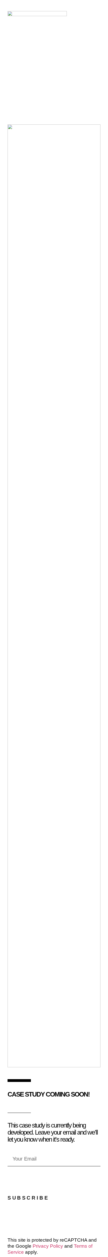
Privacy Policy (48, 1246)
